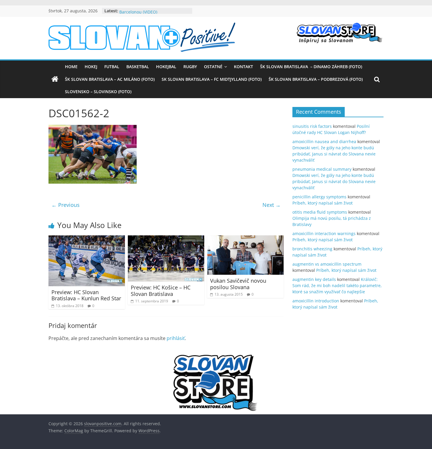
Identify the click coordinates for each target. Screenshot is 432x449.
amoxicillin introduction (315, 301)
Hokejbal (166, 66)
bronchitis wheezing (312, 249)
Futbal (111, 66)
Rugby (190, 66)
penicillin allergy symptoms (319, 197)
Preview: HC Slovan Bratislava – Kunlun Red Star (86, 295)
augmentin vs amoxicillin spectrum (326, 264)
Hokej (91, 66)
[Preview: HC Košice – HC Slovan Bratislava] (166, 239)
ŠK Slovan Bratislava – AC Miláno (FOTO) (110, 79)
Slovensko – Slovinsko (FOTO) (98, 91)
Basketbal (137, 66)
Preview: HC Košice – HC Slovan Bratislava (160, 290)
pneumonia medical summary (321, 169)
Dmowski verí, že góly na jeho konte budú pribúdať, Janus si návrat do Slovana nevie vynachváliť (334, 154)
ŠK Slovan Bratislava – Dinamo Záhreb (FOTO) (311, 66)
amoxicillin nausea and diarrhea (324, 141)
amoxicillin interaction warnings (324, 233)
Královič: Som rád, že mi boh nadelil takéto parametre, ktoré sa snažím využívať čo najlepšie (337, 285)
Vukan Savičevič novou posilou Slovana (238, 284)
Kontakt (243, 66)
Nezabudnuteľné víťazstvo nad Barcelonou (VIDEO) (149, 13)
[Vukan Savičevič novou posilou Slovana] (245, 239)
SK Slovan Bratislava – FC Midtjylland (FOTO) (212, 79)
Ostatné (213, 66)
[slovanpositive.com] (54, 79)
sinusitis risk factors (312, 126)
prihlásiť (176, 338)
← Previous (65, 204)
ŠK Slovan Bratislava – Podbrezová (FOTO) (316, 79)
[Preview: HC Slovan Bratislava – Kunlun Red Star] (86, 239)
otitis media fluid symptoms (319, 212)
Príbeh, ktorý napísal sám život (322, 203)
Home (71, 66)
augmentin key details (314, 279)
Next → (271, 204)
